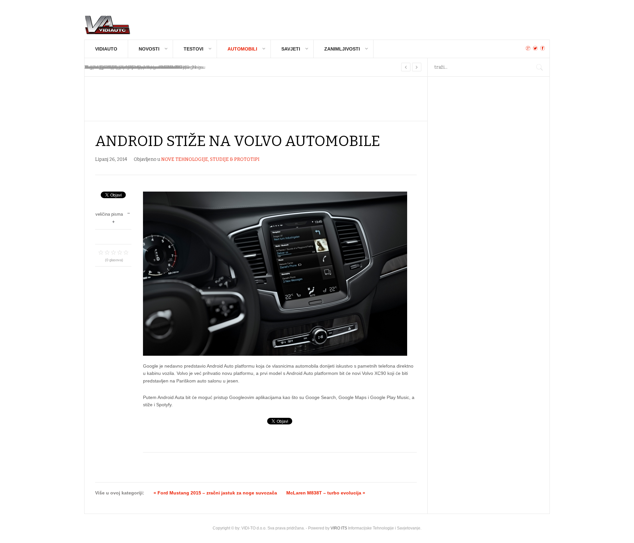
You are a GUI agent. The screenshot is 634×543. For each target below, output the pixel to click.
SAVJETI (290, 49)
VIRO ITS (339, 528)
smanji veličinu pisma (128, 212)
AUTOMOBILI (242, 49)
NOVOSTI (149, 49)
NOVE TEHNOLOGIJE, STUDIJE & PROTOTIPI (210, 159)
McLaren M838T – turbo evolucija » (325, 492)
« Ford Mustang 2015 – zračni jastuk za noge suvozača (215, 492)
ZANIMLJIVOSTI (342, 49)
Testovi (193, 49)
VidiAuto (106, 49)
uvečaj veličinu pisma (113, 221)
